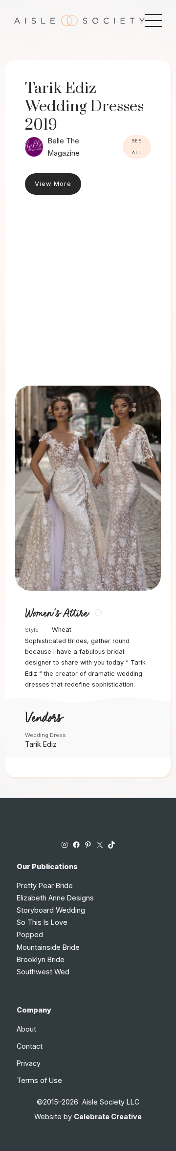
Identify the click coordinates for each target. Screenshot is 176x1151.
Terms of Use (39, 1080)
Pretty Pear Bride (45, 885)
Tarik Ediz (41, 744)
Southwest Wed (43, 971)
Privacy (29, 1063)
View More (53, 183)
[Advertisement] (88, 293)
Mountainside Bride (48, 947)
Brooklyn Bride (41, 959)
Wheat (61, 629)
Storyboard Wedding (51, 910)
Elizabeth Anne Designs (55, 898)
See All (137, 146)
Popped (30, 934)
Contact (30, 1046)
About (26, 1029)
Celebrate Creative (108, 1116)
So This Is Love (42, 922)
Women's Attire (56, 614)
